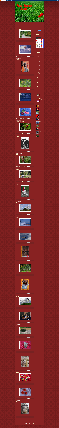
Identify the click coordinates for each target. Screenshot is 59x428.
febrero (38, 78)
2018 (37, 82)
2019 (37, 81)
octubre (38, 53)
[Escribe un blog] (27, 56)
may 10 (38, 71)
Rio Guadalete (40, 111)
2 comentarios (24, 118)
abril (37, 76)
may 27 (38, 60)
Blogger (33, 423)
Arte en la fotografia (40, 108)
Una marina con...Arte (40, 131)
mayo (37, 57)
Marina (17, 217)
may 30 (38, 59)
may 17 (38, 68)
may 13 (38, 69)
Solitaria (17, 184)
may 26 (38, 61)
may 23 (38, 63)
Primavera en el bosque (20, 121)
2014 (37, 85)
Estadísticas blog (37, 34)
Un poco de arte (18, 244)
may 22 (38, 64)
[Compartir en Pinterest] (29, 56)
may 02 (38, 75)
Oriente (17, 354)
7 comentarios (24, 56)
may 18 (38, 67)
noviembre (38, 52)
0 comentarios (25, 89)
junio (37, 56)
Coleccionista (18, 277)
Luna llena (18, 91)
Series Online (37, 90)
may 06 (38, 73)
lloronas (17, 136)
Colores (17, 372)
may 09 (38, 72)
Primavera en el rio (19, 29)
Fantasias (17, 59)
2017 (37, 83)
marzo (37, 77)
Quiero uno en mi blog (39, 31)
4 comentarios (24, 133)
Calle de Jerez (18, 401)
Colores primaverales (19, 106)
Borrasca (17, 202)
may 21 (38, 65)
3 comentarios (24, 151)
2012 (37, 87)
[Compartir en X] (28, 56)
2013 (37, 86)
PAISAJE (17, 154)
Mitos (17, 340)
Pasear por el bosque (19, 263)
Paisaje (17, 169)
